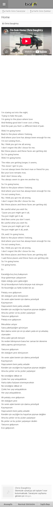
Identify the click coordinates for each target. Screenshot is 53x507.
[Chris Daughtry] (8, 496)
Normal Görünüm (26, 504)
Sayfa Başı (45, 504)
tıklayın (28, 496)
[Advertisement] (26, 83)
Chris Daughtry (11, 23)
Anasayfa (8, 504)
